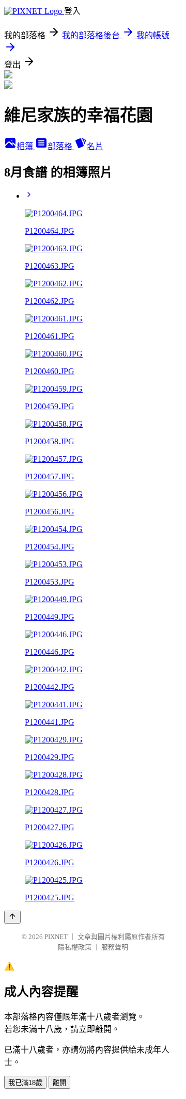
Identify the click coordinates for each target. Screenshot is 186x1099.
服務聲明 (114, 947)
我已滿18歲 (25, 1083)
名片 (95, 146)
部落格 (61, 146)
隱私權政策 (74, 947)
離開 (59, 1083)
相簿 (26, 146)
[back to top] (12, 917)
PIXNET (56, 937)
